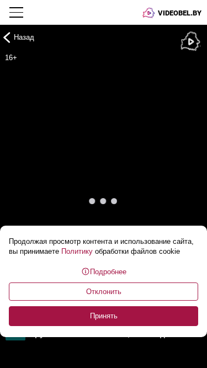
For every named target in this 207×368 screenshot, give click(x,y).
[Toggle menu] (17, 12)
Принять (104, 316)
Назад (24, 37)
